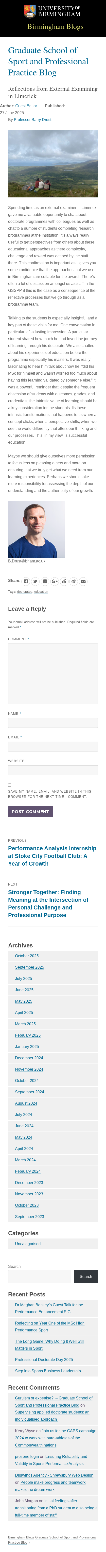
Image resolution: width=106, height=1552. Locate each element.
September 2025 (29, 967)
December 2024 (29, 1058)
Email (15, 737)
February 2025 (28, 1035)
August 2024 (26, 1103)
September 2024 (29, 1092)
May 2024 (23, 1137)
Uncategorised (28, 1244)
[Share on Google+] (54, 581)
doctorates (24, 591)
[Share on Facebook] (25, 581)
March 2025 (25, 1024)
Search (14, 1266)
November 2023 (29, 1194)
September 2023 (29, 1217)
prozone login (27, 1456)
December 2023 (29, 1183)
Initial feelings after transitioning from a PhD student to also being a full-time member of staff (56, 1508)
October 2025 (27, 956)
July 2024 (23, 1115)
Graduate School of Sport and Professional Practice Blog (48, 61)
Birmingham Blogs (55, 26)
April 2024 (24, 1149)
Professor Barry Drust (32, 120)
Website (16, 761)
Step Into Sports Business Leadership (48, 1371)
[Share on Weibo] (73, 581)
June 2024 (24, 1126)
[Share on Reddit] (64, 581)
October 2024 (27, 1081)
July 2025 (23, 979)
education (41, 591)
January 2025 (27, 1047)
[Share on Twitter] (35, 581)
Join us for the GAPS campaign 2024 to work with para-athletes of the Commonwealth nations (55, 1438)
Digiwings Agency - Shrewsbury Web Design (54, 1475)
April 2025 (24, 1013)
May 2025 (23, 1001)
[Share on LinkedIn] (45, 581)
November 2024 (29, 1069)
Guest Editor (26, 106)
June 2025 (24, 990)
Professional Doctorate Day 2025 (44, 1360)
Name (14, 713)
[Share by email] (83, 581)
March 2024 (25, 1160)
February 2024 (28, 1171)
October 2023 (27, 1205)
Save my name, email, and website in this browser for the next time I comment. (49, 794)
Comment (18, 639)
